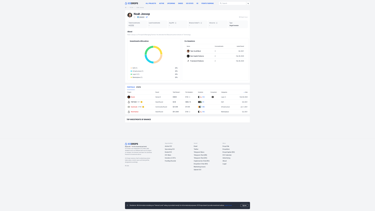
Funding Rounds (170, 161)
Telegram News (199, 152)
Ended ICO (168, 152)
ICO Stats (168, 155)
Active (161, 3)
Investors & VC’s (170, 158)
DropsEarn (226, 149)
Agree (244, 205)
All (125, 7)
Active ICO (168, 146)
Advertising (226, 158)
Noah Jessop (140, 7)
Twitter (196, 149)
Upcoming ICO (170, 149)
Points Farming (207, 3)
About (225, 161)
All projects (151, 3)
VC (197, 3)
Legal (224, 164)
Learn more (228, 205)
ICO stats (189, 3)
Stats (138, 87)
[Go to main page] (131, 3)
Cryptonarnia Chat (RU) (201, 161)
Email (195, 146)
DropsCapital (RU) (229, 152)
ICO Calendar (227, 155)
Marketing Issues (199, 167)
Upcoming (171, 3)
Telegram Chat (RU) (200, 158)
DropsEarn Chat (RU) (201, 164)
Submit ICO (197, 170)
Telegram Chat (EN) (200, 155)
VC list (131, 7)
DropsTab (226, 146)
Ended (180, 3)
